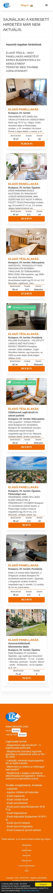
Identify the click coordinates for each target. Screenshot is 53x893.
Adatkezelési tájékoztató (30, 890)
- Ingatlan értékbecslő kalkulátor (22, 792)
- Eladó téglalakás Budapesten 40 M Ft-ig (26, 818)
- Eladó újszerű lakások (18, 823)
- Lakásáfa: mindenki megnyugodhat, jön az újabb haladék (25, 762)
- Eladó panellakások (17, 803)
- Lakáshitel (12, 789)
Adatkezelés (27, 850)
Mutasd (16, 730)
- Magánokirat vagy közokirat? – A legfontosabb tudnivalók (23, 746)
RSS (26, 871)
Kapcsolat (26, 855)
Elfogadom (43, 884)
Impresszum (26, 861)
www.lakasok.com (17, 726)
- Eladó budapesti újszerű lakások (23, 830)
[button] (27, 5)
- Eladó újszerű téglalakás (19, 826)
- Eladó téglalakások (16, 813)
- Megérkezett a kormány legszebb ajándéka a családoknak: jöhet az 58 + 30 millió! (26, 754)
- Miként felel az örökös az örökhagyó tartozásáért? (25, 768)
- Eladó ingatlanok (15, 796)
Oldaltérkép (26, 845)
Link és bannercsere (26, 866)
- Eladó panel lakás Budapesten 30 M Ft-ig (25, 808)
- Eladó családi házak (17, 799)
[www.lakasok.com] (7, 5)
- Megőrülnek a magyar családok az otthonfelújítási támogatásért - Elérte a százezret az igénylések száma (25, 776)
